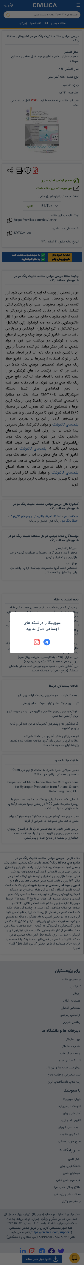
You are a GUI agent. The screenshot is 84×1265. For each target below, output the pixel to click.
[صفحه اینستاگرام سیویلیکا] (37, 642)
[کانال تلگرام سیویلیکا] (46, 642)
